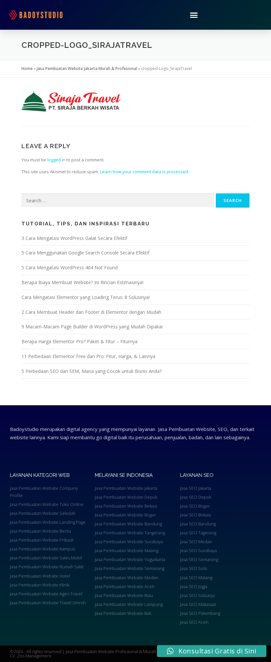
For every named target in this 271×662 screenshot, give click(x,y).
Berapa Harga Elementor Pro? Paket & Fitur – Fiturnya (79, 341)
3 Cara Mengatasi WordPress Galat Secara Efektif (74, 238)
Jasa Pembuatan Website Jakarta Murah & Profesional (87, 68)
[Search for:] (117, 200)
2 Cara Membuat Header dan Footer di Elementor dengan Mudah (91, 312)
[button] (194, 15)
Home (27, 68)
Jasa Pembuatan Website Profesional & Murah (111, 651)
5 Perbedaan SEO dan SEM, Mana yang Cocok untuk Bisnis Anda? (91, 371)
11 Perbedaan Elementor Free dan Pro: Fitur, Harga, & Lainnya (88, 356)
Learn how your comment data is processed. (144, 172)
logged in (56, 160)
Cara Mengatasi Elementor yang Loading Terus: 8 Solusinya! (85, 297)
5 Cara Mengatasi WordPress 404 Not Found (69, 267)
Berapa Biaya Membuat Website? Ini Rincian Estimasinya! (82, 282)
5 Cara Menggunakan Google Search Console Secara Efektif (85, 252)
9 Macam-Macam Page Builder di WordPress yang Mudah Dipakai (92, 326)
